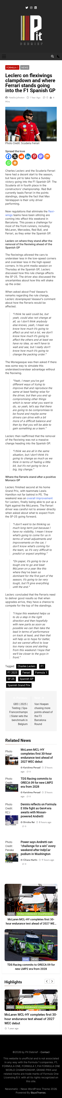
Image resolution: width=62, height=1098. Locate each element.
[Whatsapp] (8, 163)
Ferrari (26, 672)
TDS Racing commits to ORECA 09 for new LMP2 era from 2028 (37, 782)
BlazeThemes (38, 1092)
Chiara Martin (30, 860)
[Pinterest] (34, 156)
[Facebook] (8, 156)
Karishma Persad (31, 767)
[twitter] (26, 8)
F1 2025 (12, 672)
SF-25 (11, 678)
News (24, 67)
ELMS (25, 959)
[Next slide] (52, 981)
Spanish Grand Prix (19, 685)
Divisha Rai (29, 822)
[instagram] (31, 8)
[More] (15, 163)
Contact (45, 1052)
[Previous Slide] (47, 981)
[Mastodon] (41, 156)
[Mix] (47, 156)
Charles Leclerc (26, 666)
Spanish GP (26, 678)
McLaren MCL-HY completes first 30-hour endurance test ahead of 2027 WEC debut (31, 923)
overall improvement (40, 498)
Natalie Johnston (16, 97)
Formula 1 (12, 67)
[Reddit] (21, 156)
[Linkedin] (28, 156)
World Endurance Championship (35, 914)
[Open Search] (52, 56)
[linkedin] (35, 8)
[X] (15, 156)
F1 (42, 666)
